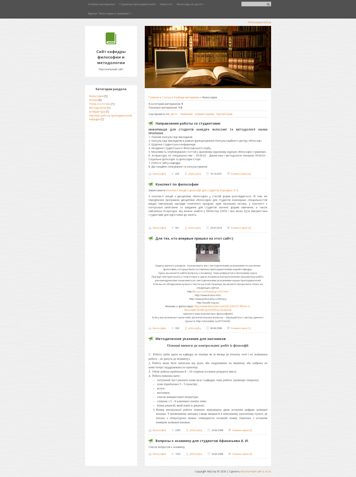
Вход (268, 22)
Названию (186, 114)
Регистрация (255, 22)
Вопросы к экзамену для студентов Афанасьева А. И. (202, 440)
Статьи (166, 97)
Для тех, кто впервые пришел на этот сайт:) (194, 238)
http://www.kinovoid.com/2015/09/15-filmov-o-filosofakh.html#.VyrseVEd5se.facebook (217, 308)
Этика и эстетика (100, 104)
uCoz (268, 471)
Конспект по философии (176, 184)
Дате (174, 114)
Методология (97, 107)
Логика (93, 100)
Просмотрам (224, 114)
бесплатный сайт (251, 471)
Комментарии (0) (241, 173)
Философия (159, 173)
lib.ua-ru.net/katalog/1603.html (210, 291)
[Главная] (111, 43)
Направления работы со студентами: (188, 123)
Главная (154, 97)
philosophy (194, 173)
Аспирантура (97, 111)
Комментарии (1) (241, 328)
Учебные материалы (187, 97)
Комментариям (204, 114)
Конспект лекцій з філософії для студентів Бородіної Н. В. (202, 190)
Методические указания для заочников (190, 338)
